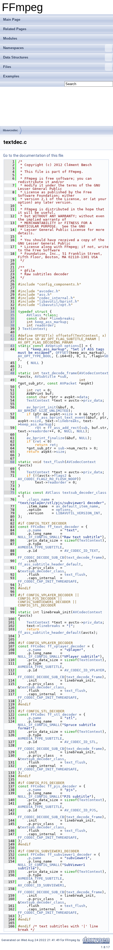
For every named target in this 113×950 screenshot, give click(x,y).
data (83, 397)
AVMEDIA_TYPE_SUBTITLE (40, 547)
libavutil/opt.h (55, 305)
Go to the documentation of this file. (33, 155)
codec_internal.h (56, 298)
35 (9, 315)
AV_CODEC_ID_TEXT (81, 551)
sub (63, 376)
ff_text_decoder (63, 527)
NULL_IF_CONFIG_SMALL (39, 537)
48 (9, 373)
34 (9, 312)
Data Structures (15, 57)
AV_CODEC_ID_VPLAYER (84, 670)
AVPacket (68, 383)
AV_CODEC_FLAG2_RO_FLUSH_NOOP (47, 479)
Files (7, 67)
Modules (10, 38)
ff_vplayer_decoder (66, 646)
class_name (39, 499)
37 (9, 322)
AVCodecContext (94, 373)
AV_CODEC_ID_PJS (80, 810)
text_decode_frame (59, 373)
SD (106, 356)
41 (9, 336)
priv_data (92, 400)
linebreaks (62, 318)
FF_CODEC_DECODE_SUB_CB (41, 557)
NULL (35, 363)
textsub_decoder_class (84, 493)
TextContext (33, 329)
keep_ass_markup (50, 322)
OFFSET (62, 353)
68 (9, 462)
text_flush (53, 462)
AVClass (34, 315)
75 (9, 493)
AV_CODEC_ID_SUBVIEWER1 (41, 885)
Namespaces (13, 48)
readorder (44, 325)
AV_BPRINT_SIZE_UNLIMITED (43, 411)
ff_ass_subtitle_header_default (49, 564)
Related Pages (14, 29)
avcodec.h (48, 291)
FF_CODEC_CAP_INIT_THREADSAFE (47, 581)
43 (9, 346)
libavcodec (10, 130)
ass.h (44, 295)
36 (9, 318)
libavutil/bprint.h (58, 301)
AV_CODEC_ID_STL (80, 742)
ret (38, 390)
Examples (11, 76)
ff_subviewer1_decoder (70, 854)
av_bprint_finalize (45, 438)
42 (9, 339)
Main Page (11, 20)
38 (9, 325)
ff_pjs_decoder (62, 786)
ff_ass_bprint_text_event (60, 417)
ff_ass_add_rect (63, 428)
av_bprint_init (41, 407)
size (68, 414)
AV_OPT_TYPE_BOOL (35, 356)
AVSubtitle (45, 376)
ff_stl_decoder (62, 715)
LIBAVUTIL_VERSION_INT (78, 513)
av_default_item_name (77, 506)
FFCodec (38, 527)
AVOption (53, 346)
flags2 (60, 475)
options (71, 346)
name (37, 530)
